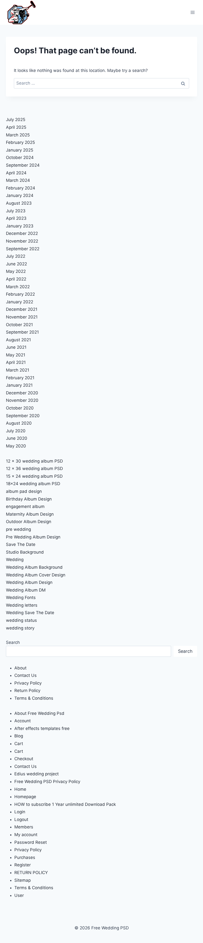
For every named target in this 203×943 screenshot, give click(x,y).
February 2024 (20, 188)
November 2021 (22, 316)
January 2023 (19, 225)
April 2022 (16, 279)
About (20, 667)
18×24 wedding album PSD (33, 483)
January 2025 (19, 150)
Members (23, 826)
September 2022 (22, 248)
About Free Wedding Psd (39, 713)
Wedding (15, 559)
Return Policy (27, 690)
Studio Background (25, 552)
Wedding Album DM (26, 590)
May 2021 (15, 354)
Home (20, 789)
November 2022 (22, 241)
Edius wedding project (36, 773)
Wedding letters (21, 605)
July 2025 (15, 119)
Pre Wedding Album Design (33, 536)
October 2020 (20, 408)
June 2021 (16, 347)
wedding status (21, 620)
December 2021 (21, 309)
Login (19, 811)
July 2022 (15, 256)
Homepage (25, 796)
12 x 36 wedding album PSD (34, 468)
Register (22, 864)
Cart (18, 743)
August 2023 (19, 203)
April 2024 (16, 172)
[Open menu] (192, 12)
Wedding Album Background (34, 567)
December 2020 (22, 392)
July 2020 (15, 430)
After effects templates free (42, 728)
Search (13, 642)
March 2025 (18, 134)
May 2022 (16, 271)
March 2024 (18, 180)
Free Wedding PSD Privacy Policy (47, 781)
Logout (21, 819)
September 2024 (23, 165)
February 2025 (20, 142)
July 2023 (15, 210)
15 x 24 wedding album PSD (34, 476)
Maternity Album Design (30, 514)
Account (22, 720)
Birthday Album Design (29, 499)
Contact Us (25, 675)
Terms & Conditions (33, 698)
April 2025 (16, 127)
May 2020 (16, 445)
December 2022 (22, 233)
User (19, 895)
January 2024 (19, 195)
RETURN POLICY (31, 872)
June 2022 (16, 263)
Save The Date (20, 544)
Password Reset (30, 842)
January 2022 (19, 301)
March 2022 (18, 286)
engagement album (25, 506)
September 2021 (22, 332)
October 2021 (19, 324)
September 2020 (23, 415)
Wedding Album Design (29, 582)
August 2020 (19, 423)
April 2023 (16, 218)
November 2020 (22, 400)
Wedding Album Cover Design (35, 574)
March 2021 (17, 370)
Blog (18, 735)
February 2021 (20, 377)
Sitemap (22, 880)
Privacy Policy (28, 683)
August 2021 (18, 339)
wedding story (20, 628)
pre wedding (18, 529)
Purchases (24, 857)
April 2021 (16, 362)
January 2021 (19, 385)
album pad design (24, 491)
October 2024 (20, 157)
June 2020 (16, 438)
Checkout (23, 758)
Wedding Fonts (21, 597)
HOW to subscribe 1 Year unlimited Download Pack (65, 804)
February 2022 (20, 294)
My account (25, 834)
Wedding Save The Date (30, 612)
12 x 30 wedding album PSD (34, 461)
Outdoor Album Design (28, 521)
